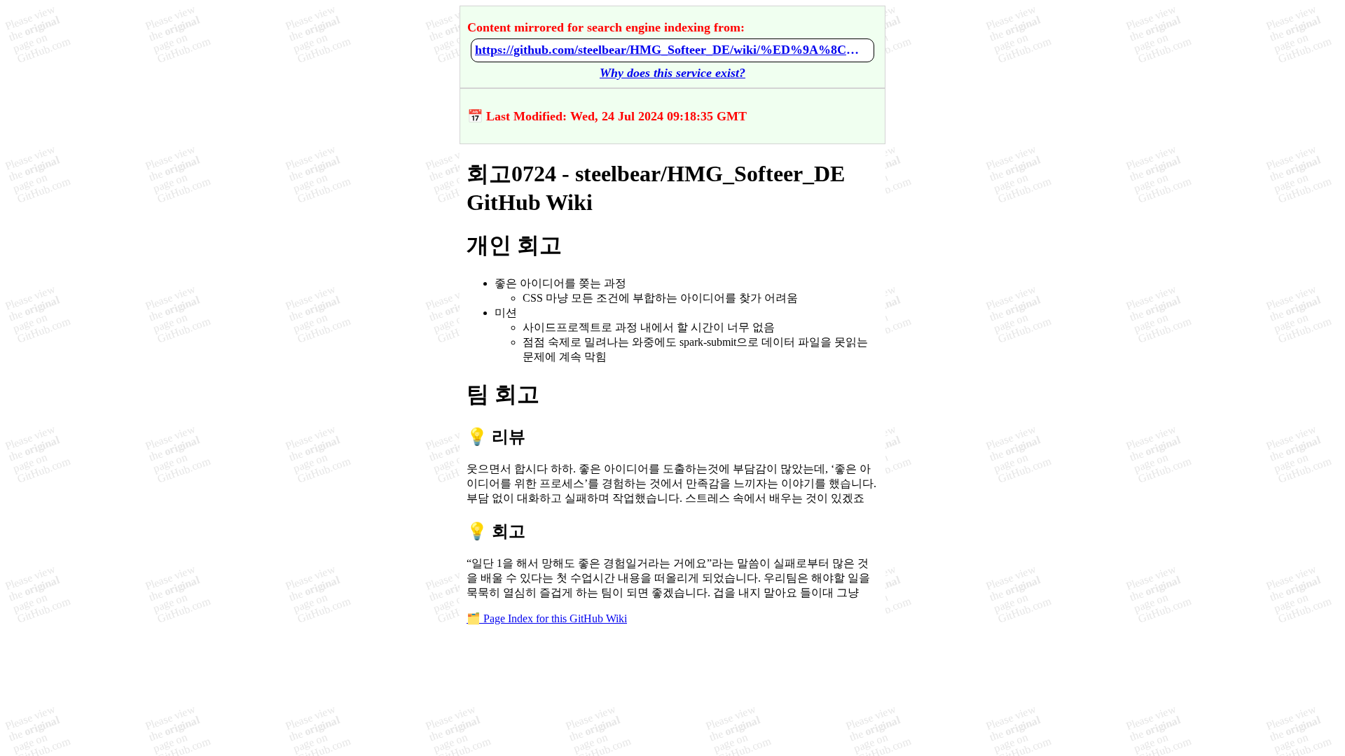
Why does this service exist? (672, 73)
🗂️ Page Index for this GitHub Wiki (547, 618)
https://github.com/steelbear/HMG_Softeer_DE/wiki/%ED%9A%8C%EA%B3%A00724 (672, 50)
